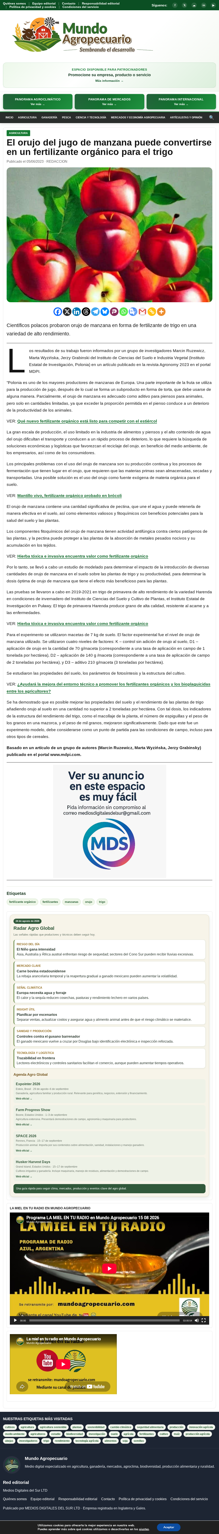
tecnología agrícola (87, 1440)
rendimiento (62, 1440)
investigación (97, 1434)
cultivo (164, 1434)
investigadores (28, 1440)
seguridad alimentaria (150, 1427)
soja (125, 1440)
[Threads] (86, 311)
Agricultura (27, 117)
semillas (139, 1440)
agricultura (27, 1427)
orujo (88, 901)
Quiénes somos (14, 3)
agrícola (128, 1434)
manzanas (71, 901)
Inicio (9, 117)
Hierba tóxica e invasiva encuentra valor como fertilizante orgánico (82, 556)
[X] (67, 311)
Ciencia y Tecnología (91, 117)
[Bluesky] (105, 311)
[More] (161, 311)
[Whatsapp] (123, 311)
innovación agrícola (201, 1427)
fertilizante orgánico (22, 901)
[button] (38, 101)
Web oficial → (24, 1098)
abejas (9, 1440)
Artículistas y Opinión (186, 117)
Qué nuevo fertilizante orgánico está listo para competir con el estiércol (87, 421)
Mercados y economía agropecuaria (138, 117)
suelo (114, 1434)
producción (176, 1427)
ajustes (144, 1529)
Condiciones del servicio (80, 7)
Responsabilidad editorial (101, 3)
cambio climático (120, 1427)
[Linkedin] (76, 311)
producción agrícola (198, 1434)
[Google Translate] (133, 311)
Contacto (68, 3)
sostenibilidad (95, 1427)
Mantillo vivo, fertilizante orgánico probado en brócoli (69, 495)
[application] (109, 1269)
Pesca (66, 117)
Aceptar (168, 1527)
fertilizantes (50, 901)
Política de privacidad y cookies (32, 7)
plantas (77, 1427)
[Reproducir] (15, 1320)
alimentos (111, 1440)
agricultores (38, 1434)
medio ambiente (15, 1434)
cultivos (10, 1427)
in (204, 5)
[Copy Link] (152, 311)
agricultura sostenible (53, 1427)
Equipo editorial (44, 3)
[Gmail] (142, 311)
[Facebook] (57, 311)
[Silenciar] (197, 1320)
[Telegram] (95, 311)
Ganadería (49, 117)
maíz (177, 1434)
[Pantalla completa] (203, 1320)
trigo (102, 901)
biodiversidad (74, 1434)
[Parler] (114, 311)
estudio (55, 1434)
